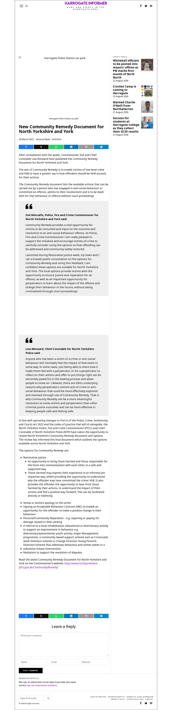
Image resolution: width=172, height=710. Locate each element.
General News (43, 139)
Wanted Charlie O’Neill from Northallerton (124, 106)
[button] (48, 698)
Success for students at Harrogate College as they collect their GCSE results (126, 124)
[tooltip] (141, 6)
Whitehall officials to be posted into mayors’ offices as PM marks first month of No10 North (126, 69)
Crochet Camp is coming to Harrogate (124, 90)
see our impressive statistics (42, 685)
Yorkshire (56, 139)
